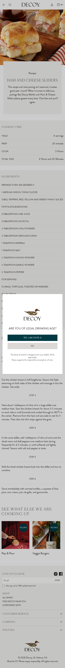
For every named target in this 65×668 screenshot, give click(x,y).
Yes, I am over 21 (33, 337)
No (32, 346)
